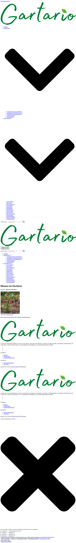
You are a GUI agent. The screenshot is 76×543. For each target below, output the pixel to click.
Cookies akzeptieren (5, 538)
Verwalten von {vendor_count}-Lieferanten (29, 537)
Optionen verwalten (5, 537)
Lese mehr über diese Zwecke (47, 537)
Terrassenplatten (10, 219)
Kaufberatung (7, 356)
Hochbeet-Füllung (11, 217)
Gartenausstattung (11, 115)
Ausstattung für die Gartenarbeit (14, 111)
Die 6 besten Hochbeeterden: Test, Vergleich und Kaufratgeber (15, 317)
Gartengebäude (10, 117)
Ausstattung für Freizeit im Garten (14, 113)
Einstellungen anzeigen (22, 538)
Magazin (6, 355)
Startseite (6, 27)
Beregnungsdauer (11, 213)
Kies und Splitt (10, 211)
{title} (2, 540)
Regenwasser (10, 212)
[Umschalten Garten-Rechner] (12, 263)
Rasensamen (9, 207)
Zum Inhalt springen (5, 1)
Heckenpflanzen (10, 216)
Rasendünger (10, 205)
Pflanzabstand (10, 215)
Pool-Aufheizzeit (10, 204)
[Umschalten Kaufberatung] (11, 255)
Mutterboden (10, 208)
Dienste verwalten (14, 537)
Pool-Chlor (9, 203)
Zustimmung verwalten (6, 541)
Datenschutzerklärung (9, 363)
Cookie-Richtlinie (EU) (9, 357)
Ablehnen (13, 538)
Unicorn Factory (15, 366)
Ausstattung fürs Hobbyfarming (14, 114)
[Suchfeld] (24, 222)
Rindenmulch (10, 209)
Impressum (6, 364)
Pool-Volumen (10, 201)
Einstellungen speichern (33, 538)
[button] (39, 70)
